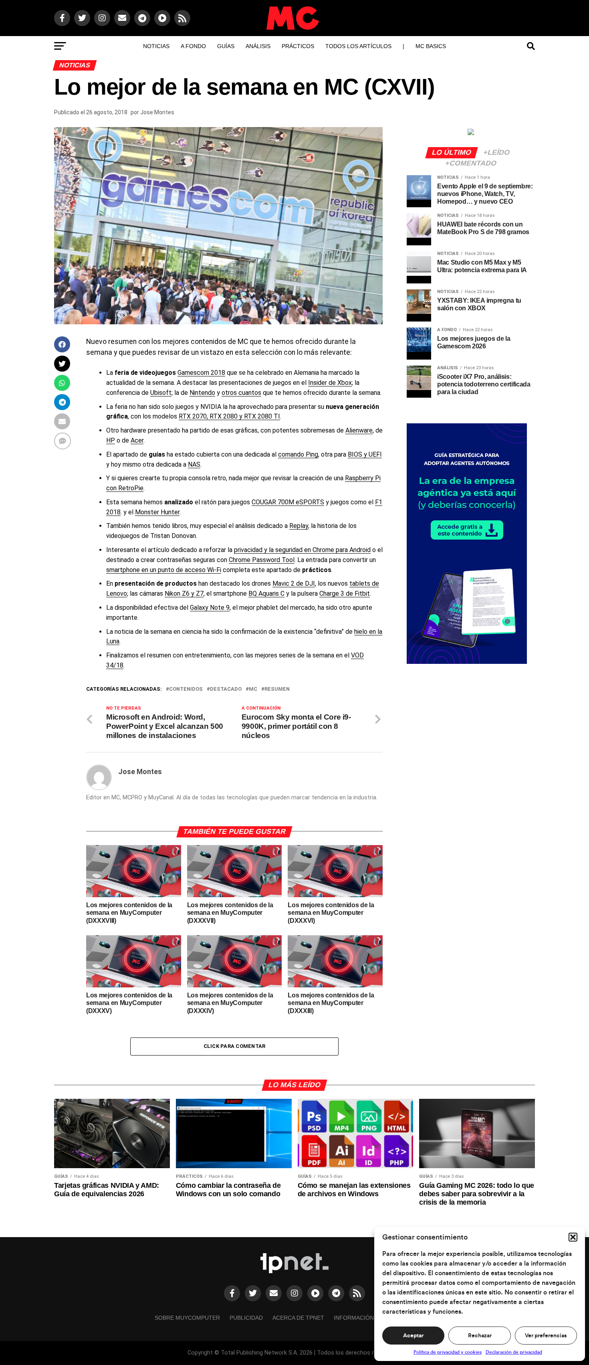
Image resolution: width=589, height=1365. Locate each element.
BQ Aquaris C (266, 593)
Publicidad (246, 1317)
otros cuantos (241, 392)
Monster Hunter (157, 512)
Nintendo (202, 392)
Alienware (359, 430)
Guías (225, 46)
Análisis (258, 46)
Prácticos (298, 46)
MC (253, 689)
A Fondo (193, 46)
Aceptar (413, 1336)
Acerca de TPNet (298, 1317)
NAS (194, 464)
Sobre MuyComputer (187, 1317)
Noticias (156, 46)
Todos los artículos (358, 46)
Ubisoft (160, 392)
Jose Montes (157, 112)
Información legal (363, 1317)
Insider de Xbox (330, 382)
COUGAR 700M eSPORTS (288, 502)
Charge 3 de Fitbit (344, 593)
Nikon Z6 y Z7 (184, 593)
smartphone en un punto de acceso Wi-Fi (163, 570)
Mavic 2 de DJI (293, 583)
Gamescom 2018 (201, 372)
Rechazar (480, 1336)
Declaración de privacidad (514, 1352)
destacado (226, 689)
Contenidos (186, 689)
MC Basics (431, 46)
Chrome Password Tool (261, 560)
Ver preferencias (546, 1336)
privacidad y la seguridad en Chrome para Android (302, 550)
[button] (573, 1237)
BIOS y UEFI (365, 454)
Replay (298, 526)
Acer (137, 440)
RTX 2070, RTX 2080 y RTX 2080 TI (229, 416)
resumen (277, 689)
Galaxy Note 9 (210, 607)
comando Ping (298, 454)
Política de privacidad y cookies (448, 1352)
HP (110, 440)
